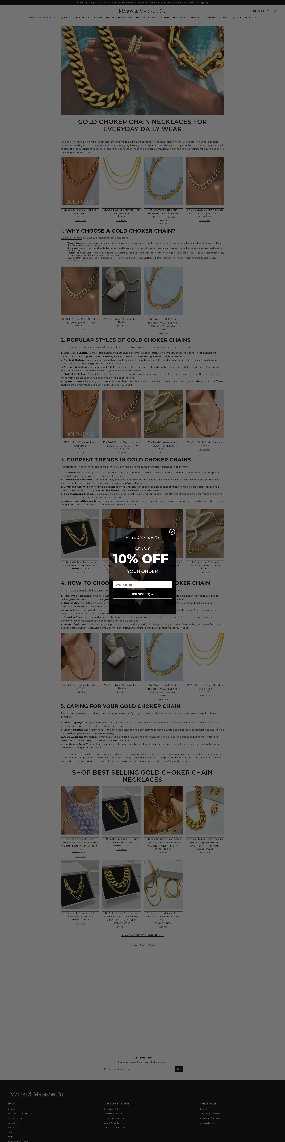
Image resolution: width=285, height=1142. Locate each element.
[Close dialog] (172, 531)
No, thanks (143, 604)
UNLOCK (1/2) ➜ (142, 594)
